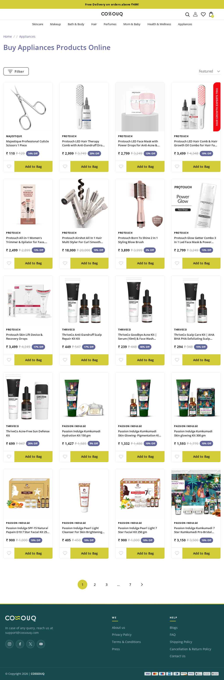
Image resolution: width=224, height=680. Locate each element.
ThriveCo (68, 329)
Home (7, 36)
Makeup (55, 24)
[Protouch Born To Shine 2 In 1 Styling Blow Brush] (140, 203)
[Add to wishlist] (9, 166)
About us (118, 628)
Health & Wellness (159, 24)
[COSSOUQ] (20, 618)
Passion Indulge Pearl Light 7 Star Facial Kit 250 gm (137, 530)
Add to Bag (33, 166)
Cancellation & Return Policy (190, 649)
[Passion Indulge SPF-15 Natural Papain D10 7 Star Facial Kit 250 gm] (28, 493)
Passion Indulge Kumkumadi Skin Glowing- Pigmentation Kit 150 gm (139, 435)
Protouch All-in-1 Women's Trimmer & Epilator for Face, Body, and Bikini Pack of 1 (25, 242)
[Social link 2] (20, 644)
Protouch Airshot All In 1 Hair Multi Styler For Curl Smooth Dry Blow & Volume (82, 242)
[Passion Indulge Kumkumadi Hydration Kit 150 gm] (84, 396)
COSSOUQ (37, 674)
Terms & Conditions (126, 642)
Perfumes (110, 24)
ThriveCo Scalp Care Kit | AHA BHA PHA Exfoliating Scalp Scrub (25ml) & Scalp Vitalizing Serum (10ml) (194, 341)
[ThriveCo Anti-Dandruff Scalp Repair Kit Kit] (84, 300)
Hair (94, 24)
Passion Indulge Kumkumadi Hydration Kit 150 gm (81, 433)
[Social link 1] (9, 644)
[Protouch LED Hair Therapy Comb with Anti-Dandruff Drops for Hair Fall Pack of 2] (84, 106)
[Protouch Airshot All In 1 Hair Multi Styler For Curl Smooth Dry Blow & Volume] (84, 203)
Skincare (37, 24)
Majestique (14, 136)
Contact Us (178, 656)
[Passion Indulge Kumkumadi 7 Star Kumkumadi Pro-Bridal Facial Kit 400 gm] (196, 493)
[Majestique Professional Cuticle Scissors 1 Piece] (28, 106)
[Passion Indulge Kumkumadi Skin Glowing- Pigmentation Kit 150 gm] (140, 396)
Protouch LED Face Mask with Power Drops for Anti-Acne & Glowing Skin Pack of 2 (138, 145)
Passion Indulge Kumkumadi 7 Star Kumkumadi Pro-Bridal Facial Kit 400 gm (194, 532)
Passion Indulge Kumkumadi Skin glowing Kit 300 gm (193, 433)
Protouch (69, 136)
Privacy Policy (121, 635)
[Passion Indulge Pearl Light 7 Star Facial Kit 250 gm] (140, 493)
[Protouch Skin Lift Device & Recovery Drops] (28, 300)
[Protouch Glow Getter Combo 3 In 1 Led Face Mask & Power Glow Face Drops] (196, 203)
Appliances (185, 24)
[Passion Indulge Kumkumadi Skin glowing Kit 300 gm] (196, 396)
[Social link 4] (41, 644)
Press (116, 649)
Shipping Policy (181, 642)
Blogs (174, 628)
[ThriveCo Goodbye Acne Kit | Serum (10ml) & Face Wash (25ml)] (140, 300)
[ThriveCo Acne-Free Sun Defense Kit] (28, 396)
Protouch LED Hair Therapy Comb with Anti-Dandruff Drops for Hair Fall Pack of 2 (83, 145)
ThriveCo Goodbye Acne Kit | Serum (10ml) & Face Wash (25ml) (137, 339)
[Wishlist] (203, 15)
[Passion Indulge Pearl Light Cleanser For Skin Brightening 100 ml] (84, 493)
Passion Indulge (74, 426)
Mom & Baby (131, 24)
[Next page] (142, 584)
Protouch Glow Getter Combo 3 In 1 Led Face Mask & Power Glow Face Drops (195, 242)
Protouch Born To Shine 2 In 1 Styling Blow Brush (138, 240)
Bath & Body (76, 24)
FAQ (173, 635)
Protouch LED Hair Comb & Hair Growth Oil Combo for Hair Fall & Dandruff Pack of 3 (195, 145)
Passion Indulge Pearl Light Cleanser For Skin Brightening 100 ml (82, 532)
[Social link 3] (30, 644)
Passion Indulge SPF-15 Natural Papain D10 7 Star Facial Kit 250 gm (27, 532)
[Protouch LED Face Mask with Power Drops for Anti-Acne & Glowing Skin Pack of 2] (140, 106)
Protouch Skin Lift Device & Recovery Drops (24, 337)
